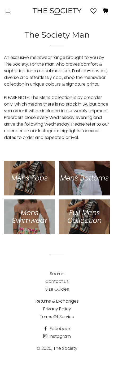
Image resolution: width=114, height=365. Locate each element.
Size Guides (57, 289)
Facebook (60, 329)
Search (57, 274)
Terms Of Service (57, 317)
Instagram (60, 336)
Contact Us (57, 281)
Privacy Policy (57, 309)
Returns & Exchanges (57, 301)
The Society (65, 348)
